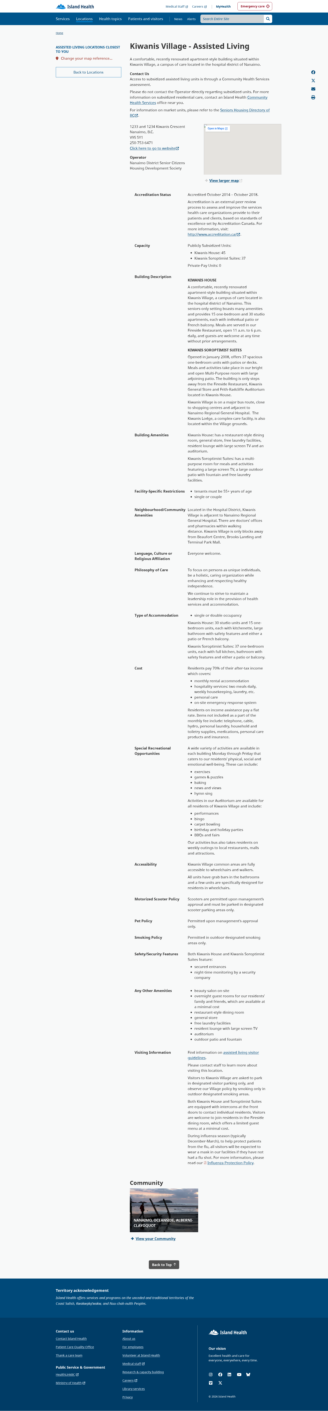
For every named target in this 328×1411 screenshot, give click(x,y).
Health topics (110, 18)
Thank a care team (69, 1355)
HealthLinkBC (65, 1374)
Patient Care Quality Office (75, 1347)
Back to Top (162, 1264)
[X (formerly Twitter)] (220, 1383)
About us (128, 1339)
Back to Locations (88, 72)
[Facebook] (220, 1374)
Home (59, 33)
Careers (197, 6)
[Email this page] (313, 89)
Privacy (127, 1397)
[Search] (268, 19)
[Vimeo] (211, 1383)
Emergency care (253, 6)
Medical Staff (175, 6)
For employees (133, 1347)
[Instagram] (211, 1374)
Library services (133, 1389)
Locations (84, 18)
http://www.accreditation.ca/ (212, 234)
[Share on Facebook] (313, 72)
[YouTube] (239, 1374)
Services (63, 18)
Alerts (191, 19)
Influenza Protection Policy (230, 1162)
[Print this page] (313, 97)
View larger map (224, 180)
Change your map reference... (86, 58)
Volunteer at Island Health (141, 1355)
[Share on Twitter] (313, 81)
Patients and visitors (145, 18)
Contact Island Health (71, 1339)
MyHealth (223, 6)
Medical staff (131, 1364)
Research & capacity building (143, 1372)
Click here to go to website (152, 148)
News (178, 19)
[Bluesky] (248, 1374)
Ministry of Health (69, 1383)
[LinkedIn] (229, 1374)
